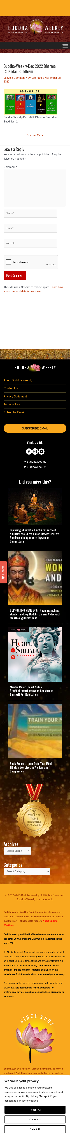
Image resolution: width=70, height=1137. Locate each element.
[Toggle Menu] (65, 46)
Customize (35, 1119)
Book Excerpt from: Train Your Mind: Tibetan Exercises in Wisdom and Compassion (31, 767)
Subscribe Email (14, 412)
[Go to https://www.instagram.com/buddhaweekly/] (35, 452)
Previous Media (35, 135)
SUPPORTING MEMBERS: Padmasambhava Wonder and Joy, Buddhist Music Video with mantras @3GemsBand (35, 614)
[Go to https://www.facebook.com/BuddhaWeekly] (29, 452)
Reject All (35, 1129)
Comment (10, 167)
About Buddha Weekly (18, 380)
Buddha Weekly (29, 956)
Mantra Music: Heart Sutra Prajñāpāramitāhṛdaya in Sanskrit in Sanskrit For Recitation (31, 691)
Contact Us (11, 388)
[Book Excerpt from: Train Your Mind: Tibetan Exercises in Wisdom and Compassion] (35, 730)
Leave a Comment (14, 77)
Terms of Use (12, 404)
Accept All (35, 1109)
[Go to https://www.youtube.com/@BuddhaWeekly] (41, 452)
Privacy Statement (15, 396)
